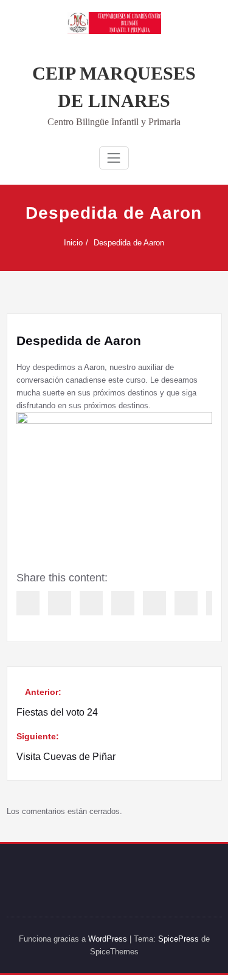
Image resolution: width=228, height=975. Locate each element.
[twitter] (59, 603)
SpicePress (178, 938)
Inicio (73, 242)
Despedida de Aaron (129, 242)
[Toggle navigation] (113, 157)
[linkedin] (91, 603)
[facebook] (28, 603)
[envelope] (122, 603)
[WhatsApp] (186, 603)
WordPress (107, 938)
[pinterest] (154, 603)
